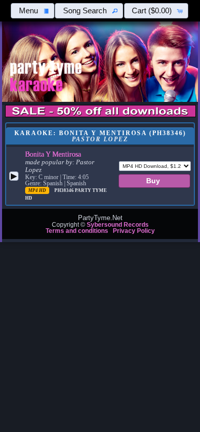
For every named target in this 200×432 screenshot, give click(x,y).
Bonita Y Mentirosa (53, 154)
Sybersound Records (118, 225)
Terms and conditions (77, 231)
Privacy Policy (134, 231)
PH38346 (64, 190)
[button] (32, 10)
